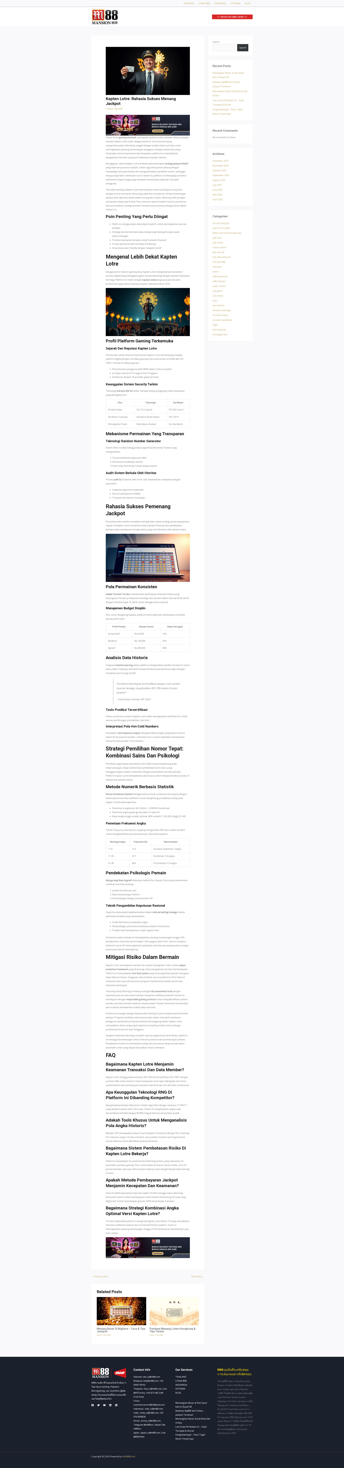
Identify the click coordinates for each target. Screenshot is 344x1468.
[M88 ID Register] (148, 124)
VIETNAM (235, 3)
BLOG (247, 3)
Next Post (197, 1276)
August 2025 (219, 180)
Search (216, 41)
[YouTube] (104, 1405)
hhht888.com (128, 1456)
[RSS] (116, 1405)
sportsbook (218, 305)
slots (215, 300)
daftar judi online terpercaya (227, 232)
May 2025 (217, 194)
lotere (110, 108)
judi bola (217, 237)
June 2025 (218, 189)
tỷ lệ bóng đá (219, 329)
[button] (232, 17)
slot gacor (218, 290)
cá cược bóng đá (221, 223)
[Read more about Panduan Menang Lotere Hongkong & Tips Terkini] (174, 1310)
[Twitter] (98, 1405)
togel (215, 324)
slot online (218, 295)
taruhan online (220, 315)
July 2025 (217, 184)
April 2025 (218, 199)
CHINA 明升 (204, 3)
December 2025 (220, 160)
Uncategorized (220, 334)
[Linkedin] (110, 1405)
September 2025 (221, 175)
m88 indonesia (220, 276)
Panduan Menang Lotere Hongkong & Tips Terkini (173, 1330)
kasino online (219, 247)
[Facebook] (92, 1405)
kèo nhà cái (218, 252)
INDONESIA (220, 3)
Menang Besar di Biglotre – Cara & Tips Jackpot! (121, 1330)
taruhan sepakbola (222, 319)
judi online (218, 242)
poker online (219, 286)
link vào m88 (219, 261)
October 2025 (219, 170)
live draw (217, 266)
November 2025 (221, 165)
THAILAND (188, 3)
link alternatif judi (221, 257)
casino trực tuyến (221, 228)
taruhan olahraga (221, 310)
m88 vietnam (219, 281)
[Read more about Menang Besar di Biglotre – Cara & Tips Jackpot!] (121, 1310)
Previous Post (100, 1276)
